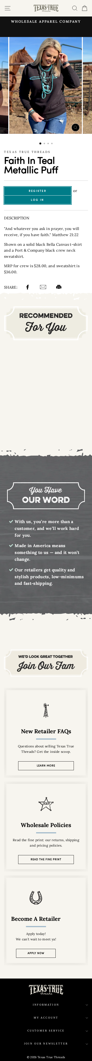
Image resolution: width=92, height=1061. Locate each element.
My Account (46, 1017)
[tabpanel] (46, 85)
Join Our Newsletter (46, 1043)
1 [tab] (40, 144)
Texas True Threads (27, 152)
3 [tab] (48, 144)
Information (46, 1005)
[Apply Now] (46, 920)
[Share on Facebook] (28, 287)
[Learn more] (46, 733)
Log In (37, 199)
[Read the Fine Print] (46, 827)
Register (37, 191)
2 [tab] (45, 144)
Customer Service (46, 1030)
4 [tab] (52, 144)
